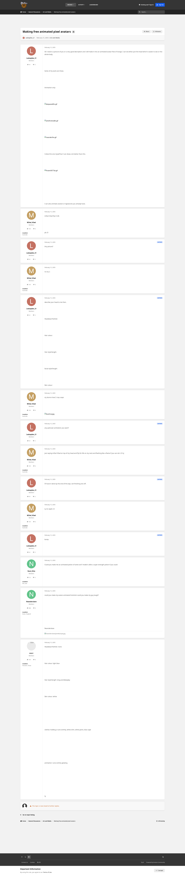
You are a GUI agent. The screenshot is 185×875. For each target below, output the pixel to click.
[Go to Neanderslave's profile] (31, 594)
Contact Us (24, 862)
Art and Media (55, 38)
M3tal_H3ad (31, 222)
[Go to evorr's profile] (31, 646)
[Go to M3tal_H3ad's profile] (31, 215)
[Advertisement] (92, 20)
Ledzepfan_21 (30, 38)
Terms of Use (47, 872)
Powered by (155, 862)
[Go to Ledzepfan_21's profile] (24, 38)
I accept (160, 870)
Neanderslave (31, 602)
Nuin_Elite (31, 571)
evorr (31, 653)
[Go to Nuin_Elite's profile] (31, 563)
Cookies (32, 862)
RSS (39, 862)
